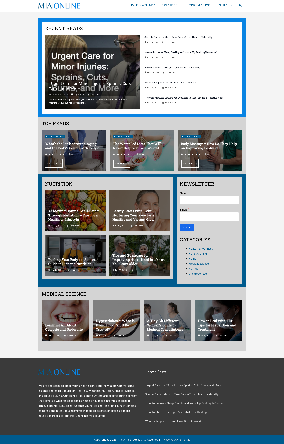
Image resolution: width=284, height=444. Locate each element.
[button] (240, 5)
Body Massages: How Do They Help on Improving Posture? (209, 146)
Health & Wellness (142, 5)
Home (192, 258)
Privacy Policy (169, 439)
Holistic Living (172, 5)
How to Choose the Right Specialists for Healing (172, 67)
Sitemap (185, 439)
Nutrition (225, 5)
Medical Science (200, 5)
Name (183, 193)
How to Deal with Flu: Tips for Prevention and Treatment (217, 325)
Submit (186, 227)
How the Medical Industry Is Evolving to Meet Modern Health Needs (184, 97)
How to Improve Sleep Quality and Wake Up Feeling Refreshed (180, 52)
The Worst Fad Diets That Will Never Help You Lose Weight (137, 146)
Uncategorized (198, 273)
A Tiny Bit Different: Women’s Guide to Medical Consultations (165, 325)
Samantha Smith (60, 94)
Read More (52, 163)
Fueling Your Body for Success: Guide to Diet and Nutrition (73, 261)
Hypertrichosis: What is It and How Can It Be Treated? (115, 325)
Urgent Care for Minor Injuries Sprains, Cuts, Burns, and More (183, 385)
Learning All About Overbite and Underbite (64, 327)
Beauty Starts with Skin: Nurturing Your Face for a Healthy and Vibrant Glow (133, 215)
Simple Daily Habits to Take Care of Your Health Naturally (178, 37)
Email (184, 209)
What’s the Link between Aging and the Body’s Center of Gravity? (72, 146)
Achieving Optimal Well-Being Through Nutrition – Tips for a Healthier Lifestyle (73, 215)
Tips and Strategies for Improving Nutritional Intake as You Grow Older (138, 259)
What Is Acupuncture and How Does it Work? (170, 82)
